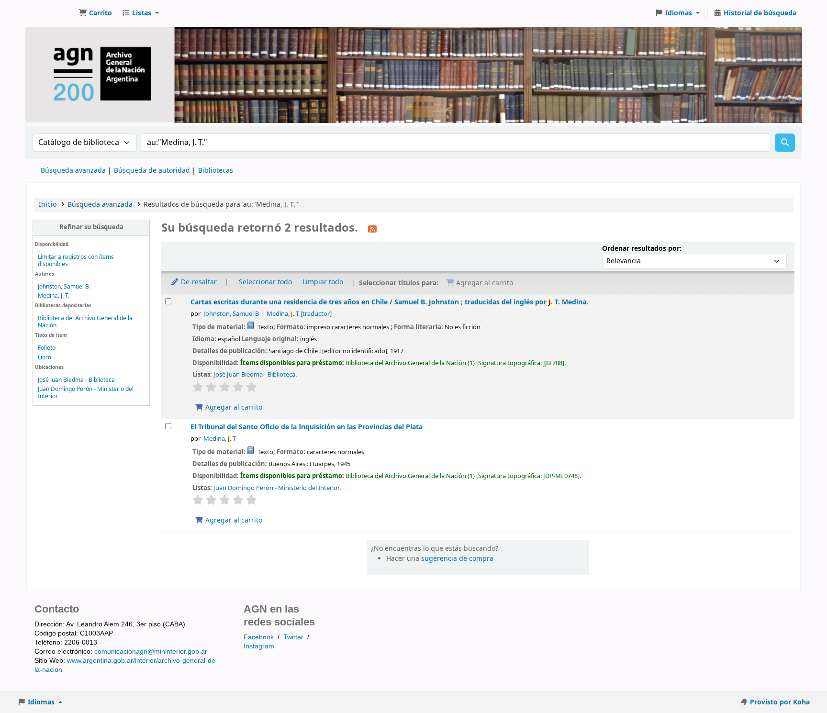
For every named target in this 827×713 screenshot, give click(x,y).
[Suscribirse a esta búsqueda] (372, 229)
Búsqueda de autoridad (152, 171)
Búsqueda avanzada (73, 171)
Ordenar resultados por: (642, 249)
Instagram (259, 646)
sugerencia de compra (457, 559)
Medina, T (299, 314)
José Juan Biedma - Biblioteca (76, 380)
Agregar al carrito (232, 407)
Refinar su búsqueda (91, 227)
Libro (44, 357)
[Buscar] (785, 143)
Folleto (47, 348)
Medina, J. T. (53, 295)
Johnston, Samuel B (231, 314)
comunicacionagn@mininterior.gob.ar (150, 651)
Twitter (293, 637)
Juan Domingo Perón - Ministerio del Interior (86, 393)
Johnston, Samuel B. (64, 286)
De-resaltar (198, 282)
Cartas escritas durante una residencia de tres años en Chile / (389, 302)
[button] (95, 13)
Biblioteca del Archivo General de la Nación (85, 322)
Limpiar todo (322, 282)
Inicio (47, 205)
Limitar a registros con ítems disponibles (76, 260)
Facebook (259, 637)
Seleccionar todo (265, 282)
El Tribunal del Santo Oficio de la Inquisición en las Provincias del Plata (306, 427)
